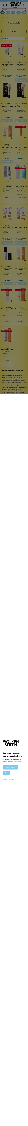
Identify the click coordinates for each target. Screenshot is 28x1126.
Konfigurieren (6, 772)
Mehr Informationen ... (18, 761)
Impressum (5, 779)
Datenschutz (11, 779)
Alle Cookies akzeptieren (10, 767)
